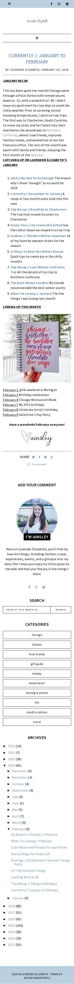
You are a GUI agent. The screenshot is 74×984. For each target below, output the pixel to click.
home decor (37, 683)
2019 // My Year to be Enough (32, 178)
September (20, 790)
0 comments (38, 464)
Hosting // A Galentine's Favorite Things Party (40, 862)
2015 (12, 925)
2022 (12, 746)
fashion (37, 644)
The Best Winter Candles (29, 283)
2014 (12, 932)
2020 (12, 759)
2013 (12, 938)
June (16, 803)
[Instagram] (59, 4)
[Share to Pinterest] (46, 457)
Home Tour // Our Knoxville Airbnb (36, 225)
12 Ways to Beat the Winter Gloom (36, 251)
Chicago (37, 635)
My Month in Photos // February (34, 834)
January (18, 898)
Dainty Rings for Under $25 (30, 854)
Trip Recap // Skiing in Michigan (34, 883)
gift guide (37, 664)
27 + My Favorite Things (28, 871)
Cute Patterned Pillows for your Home (39, 847)
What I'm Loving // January (31, 293)
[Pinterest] (67, 4)
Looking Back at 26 (25, 877)
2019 (12, 765)
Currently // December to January (36, 194)
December (20, 771)
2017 (12, 912)
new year (37, 155)
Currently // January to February (37, 59)
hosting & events (37, 693)
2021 (12, 753)
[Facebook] (52, 4)
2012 (12, 945)
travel (37, 722)
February (19, 829)
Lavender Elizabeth (34, 974)
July (15, 797)
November (20, 777)
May (15, 809)
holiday (37, 673)
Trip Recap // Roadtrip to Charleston (38, 209)
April (16, 816)
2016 (12, 919)
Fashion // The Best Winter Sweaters (38, 236)
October (18, 784)
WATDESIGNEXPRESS (37, 978)
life (37, 702)
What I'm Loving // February (31, 841)
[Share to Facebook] (40, 457)
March (17, 822)
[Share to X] (34, 457)
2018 (12, 906)
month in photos (37, 712)
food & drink (37, 654)
